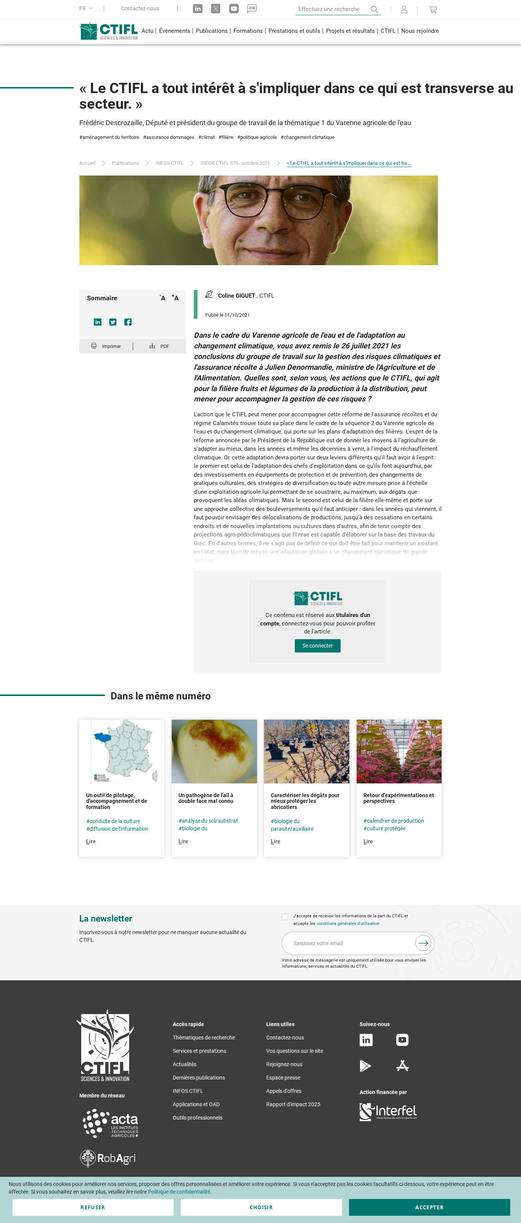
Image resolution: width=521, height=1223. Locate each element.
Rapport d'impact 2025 (293, 1104)
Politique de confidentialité (179, 1192)
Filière (227, 137)
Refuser (92, 1207)
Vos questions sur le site (294, 1051)
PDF (165, 346)
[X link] (215, 8)
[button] (87, 8)
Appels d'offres (283, 1091)
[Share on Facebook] (128, 322)
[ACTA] (110, 1139)
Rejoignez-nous (284, 1064)
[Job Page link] (252, 8)
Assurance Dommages (170, 137)
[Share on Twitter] (113, 322)
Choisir (261, 1207)
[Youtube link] (234, 8)
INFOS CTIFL (170, 163)
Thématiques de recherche (204, 1037)
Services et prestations (199, 1051)
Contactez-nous (140, 8)
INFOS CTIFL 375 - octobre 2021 (235, 163)
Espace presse (283, 1078)
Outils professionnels (197, 1118)
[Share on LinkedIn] (97, 322)
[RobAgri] (107, 1166)
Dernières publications (199, 1078)
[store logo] (108, 30)
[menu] (290, 31)
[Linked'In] (366, 1044)
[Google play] (366, 1070)
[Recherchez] (369, 9)
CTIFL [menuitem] (388, 30)
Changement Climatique (309, 137)
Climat (208, 137)
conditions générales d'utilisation (349, 923)
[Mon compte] (404, 10)
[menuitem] (147, 31)
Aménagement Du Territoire (110, 137)
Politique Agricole (258, 137)
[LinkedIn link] (198, 8)
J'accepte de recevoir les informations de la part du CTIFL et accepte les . (350, 920)
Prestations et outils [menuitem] (294, 30)
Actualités (184, 1064)
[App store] (402, 1070)
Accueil (87, 163)
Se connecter (317, 646)
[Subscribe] (423, 943)
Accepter (429, 1207)
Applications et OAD (196, 1104)
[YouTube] (402, 1044)
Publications (125, 163)
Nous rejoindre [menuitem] (420, 30)
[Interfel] (388, 1119)
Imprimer (111, 346)
